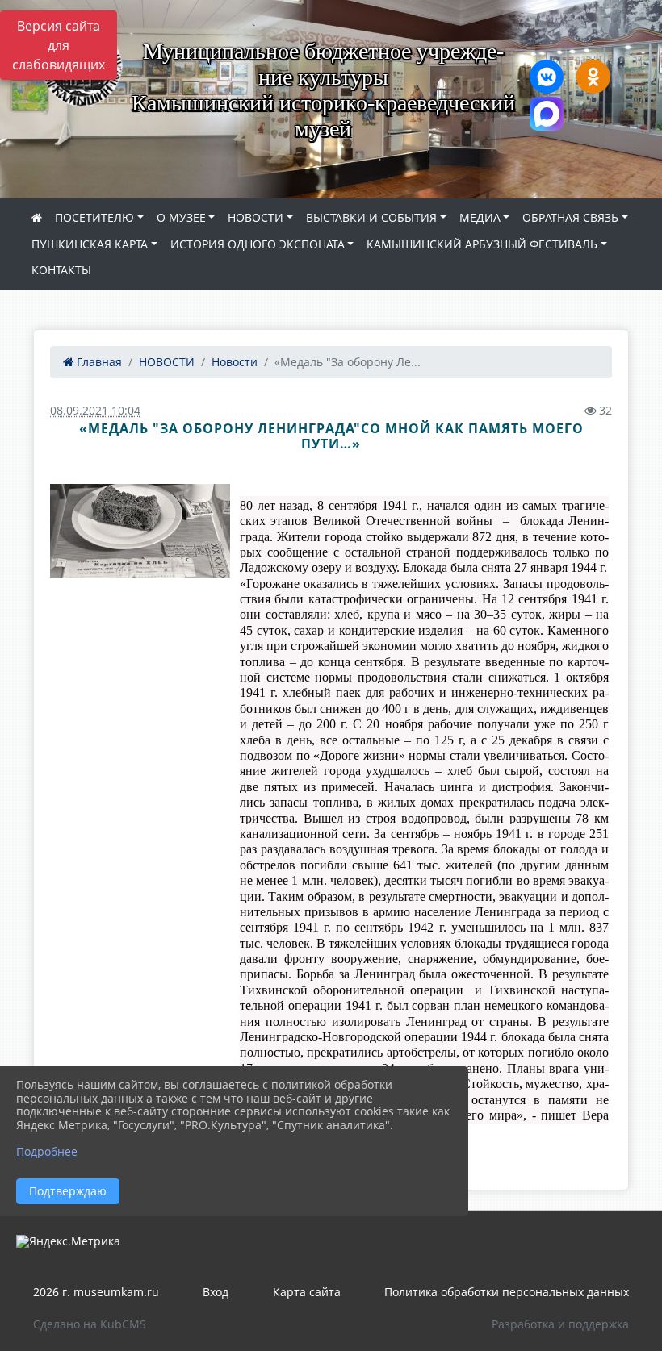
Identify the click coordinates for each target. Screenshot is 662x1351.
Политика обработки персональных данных (506, 1291)
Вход (215, 1291)
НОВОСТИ (255, 217)
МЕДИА (480, 217)
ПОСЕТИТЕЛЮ (94, 217)
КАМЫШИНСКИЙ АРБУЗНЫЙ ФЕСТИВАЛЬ (482, 244)
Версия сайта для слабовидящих (58, 45)
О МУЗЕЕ (181, 217)
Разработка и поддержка (560, 1324)
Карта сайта (307, 1291)
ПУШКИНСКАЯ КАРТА (89, 244)
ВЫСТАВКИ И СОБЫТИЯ (371, 217)
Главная (97, 361)
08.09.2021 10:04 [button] (95, 410)
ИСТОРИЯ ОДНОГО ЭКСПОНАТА (257, 244)
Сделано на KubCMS (89, 1324)
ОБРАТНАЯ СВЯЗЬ (570, 217)
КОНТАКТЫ (61, 269)
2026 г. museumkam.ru (96, 1291)
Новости (235, 361)
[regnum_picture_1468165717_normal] (140, 530)
